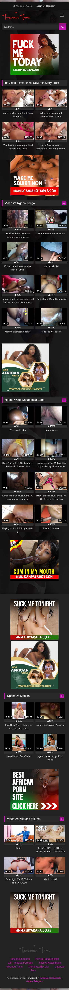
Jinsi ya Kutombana (50, 962)
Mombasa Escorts (38, 966)
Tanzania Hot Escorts (50, 978)
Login (39, 6)
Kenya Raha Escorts (47, 958)
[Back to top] (59, 980)
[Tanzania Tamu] (28, 16)
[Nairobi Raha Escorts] (34, 74)
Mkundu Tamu (15, 966)
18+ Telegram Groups (20, 962)
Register (50, 6)
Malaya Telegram (34, 981)
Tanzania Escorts (20, 958)
